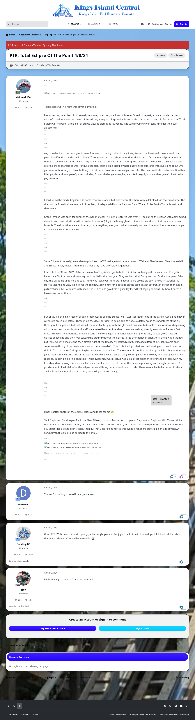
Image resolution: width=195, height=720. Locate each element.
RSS (36, 714)
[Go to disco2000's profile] (23, 493)
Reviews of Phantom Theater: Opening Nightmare (37, 45)
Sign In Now (142, 628)
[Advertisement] (97, 690)
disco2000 (23, 504)
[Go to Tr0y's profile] (23, 578)
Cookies (25, 714)
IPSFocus (122, 714)
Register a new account (53, 628)
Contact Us (13, 714)
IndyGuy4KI (23, 544)
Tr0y (23, 589)
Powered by (174, 714)
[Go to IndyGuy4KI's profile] (23, 533)
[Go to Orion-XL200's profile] (11, 65)
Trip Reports (53, 65)
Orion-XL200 (20, 65)
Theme (112, 714)
